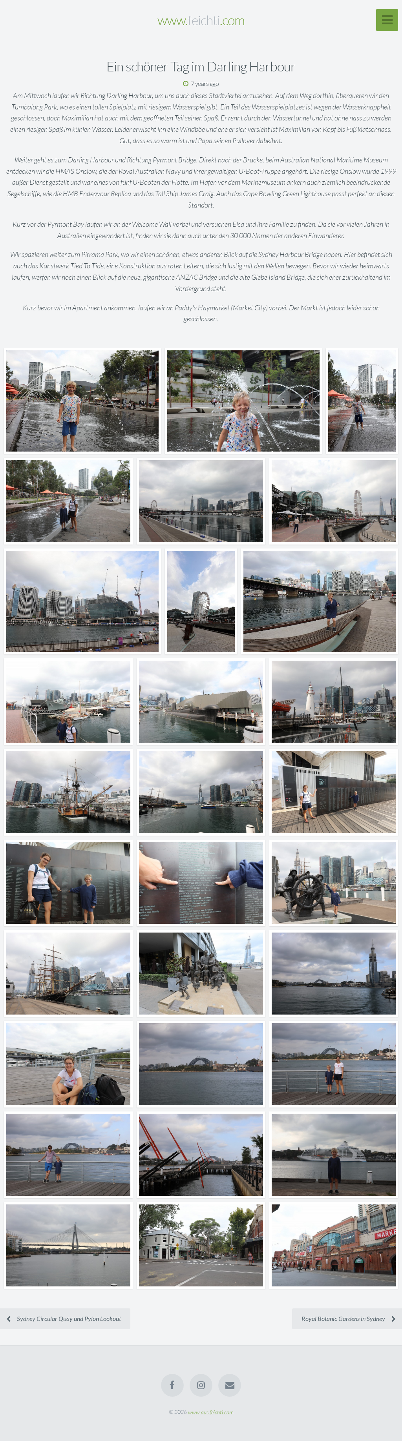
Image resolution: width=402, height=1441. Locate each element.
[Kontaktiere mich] (230, 1385)
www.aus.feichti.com (211, 1411)
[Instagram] (201, 1385)
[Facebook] (172, 1385)
